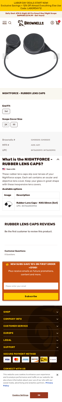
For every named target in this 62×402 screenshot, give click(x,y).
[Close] (57, 375)
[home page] (31, 23)
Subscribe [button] (31, 296)
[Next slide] (57, 56)
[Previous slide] (5, 56)
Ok (39, 395)
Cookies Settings (20, 395)
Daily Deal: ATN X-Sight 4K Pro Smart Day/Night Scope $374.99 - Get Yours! (31, 14)
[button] (4, 22)
